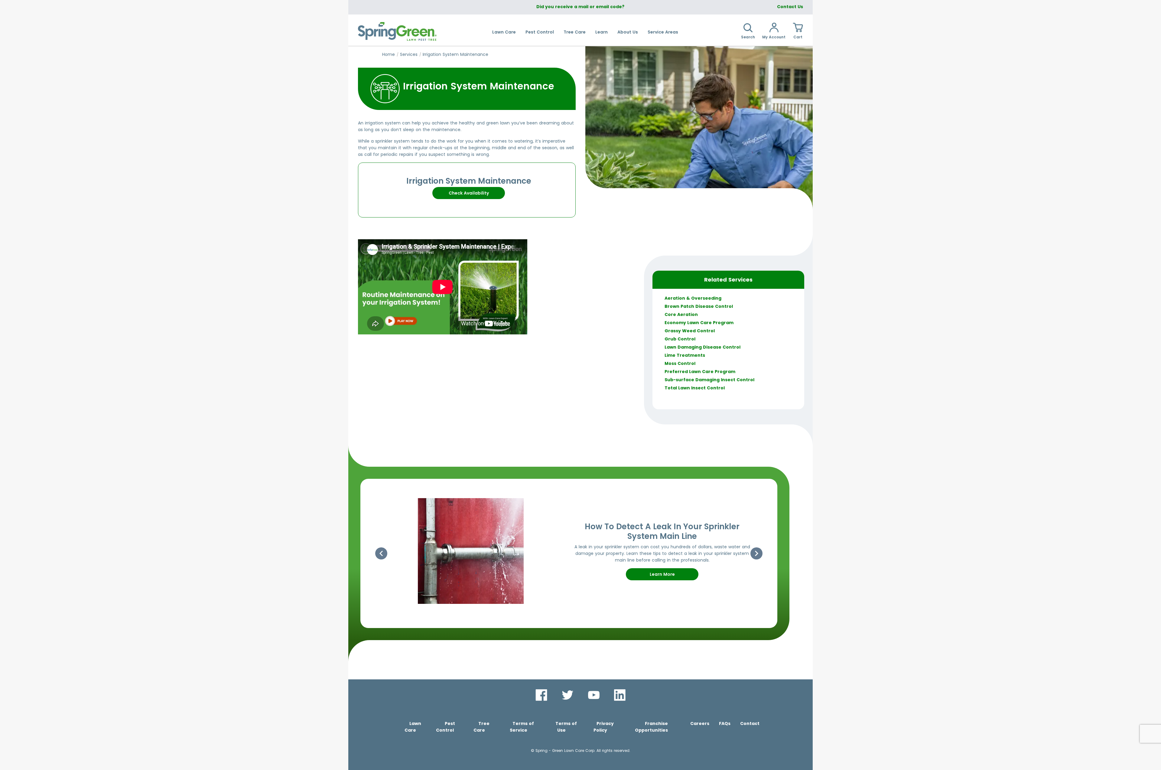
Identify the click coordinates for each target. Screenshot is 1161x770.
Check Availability (469, 193)
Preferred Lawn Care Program (700, 372)
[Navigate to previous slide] (381, 553)
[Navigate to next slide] (756, 553)
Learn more (662, 574)
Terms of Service (522, 726)
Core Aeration (681, 314)
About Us (627, 32)
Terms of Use (566, 726)
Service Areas (663, 32)
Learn (601, 32)
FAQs (724, 723)
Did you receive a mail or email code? (580, 7)
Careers (699, 723)
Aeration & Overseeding (693, 298)
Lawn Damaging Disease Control (702, 347)
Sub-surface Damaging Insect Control (709, 380)
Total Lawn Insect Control (695, 388)
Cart (797, 37)
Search (748, 37)
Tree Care (575, 32)
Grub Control (680, 339)
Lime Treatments (685, 355)
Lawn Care (504, 32)
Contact (749, 723)
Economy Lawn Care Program (699, 323)
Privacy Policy (604, 726)
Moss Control (680, 363)
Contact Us (790, 7)
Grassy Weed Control (690, 331)
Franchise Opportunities (651, 726)
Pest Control (539, 32)
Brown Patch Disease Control (699, 306)
